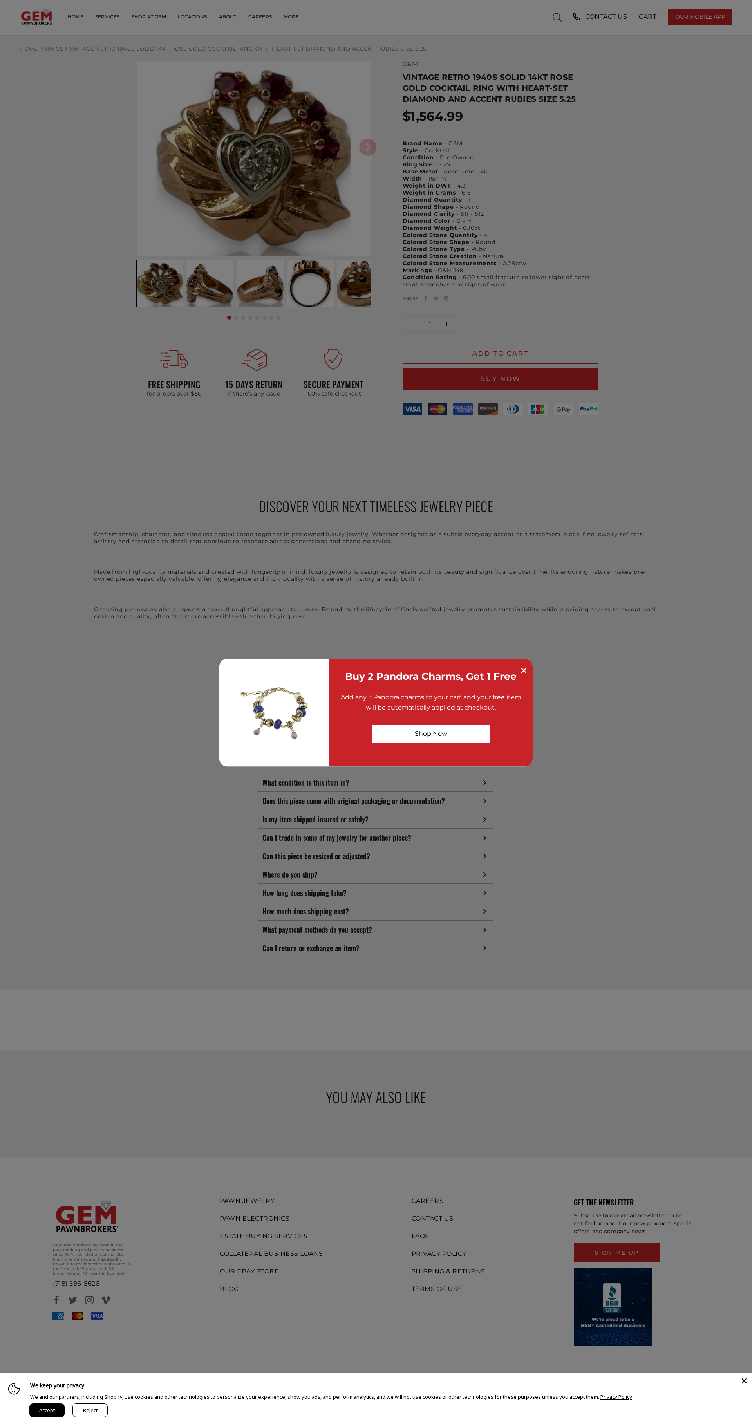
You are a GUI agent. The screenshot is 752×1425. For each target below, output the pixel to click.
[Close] (744, 1381)
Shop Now (431, 733)
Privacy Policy (616, 1396)
